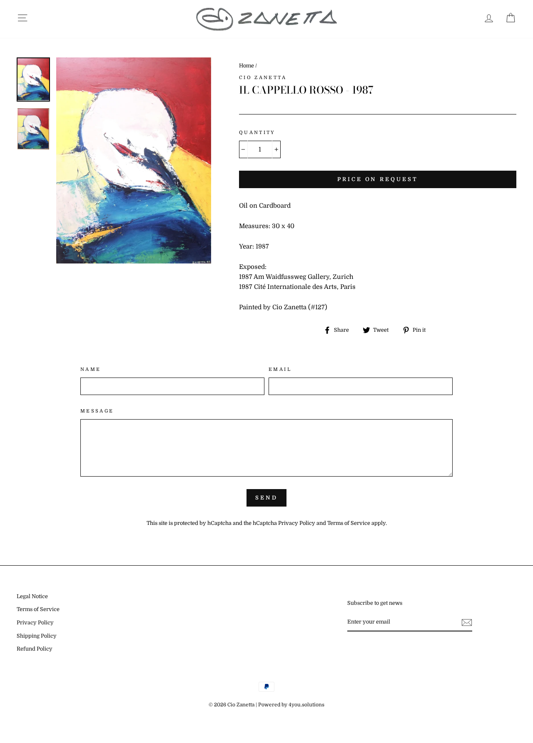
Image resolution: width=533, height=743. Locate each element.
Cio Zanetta (262, 77)
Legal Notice (32, 596)
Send (266, 498)
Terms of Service (348, 523)
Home (246, 66)
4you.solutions (306, 705)
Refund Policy (34, 649)
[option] (133, 160)
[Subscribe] (466, 622)
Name (90, 369)
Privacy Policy (296, 523)
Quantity (257, 132)
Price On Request (377, 179)
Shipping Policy (37, 636)
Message (97, 411)
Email (280, 369)
